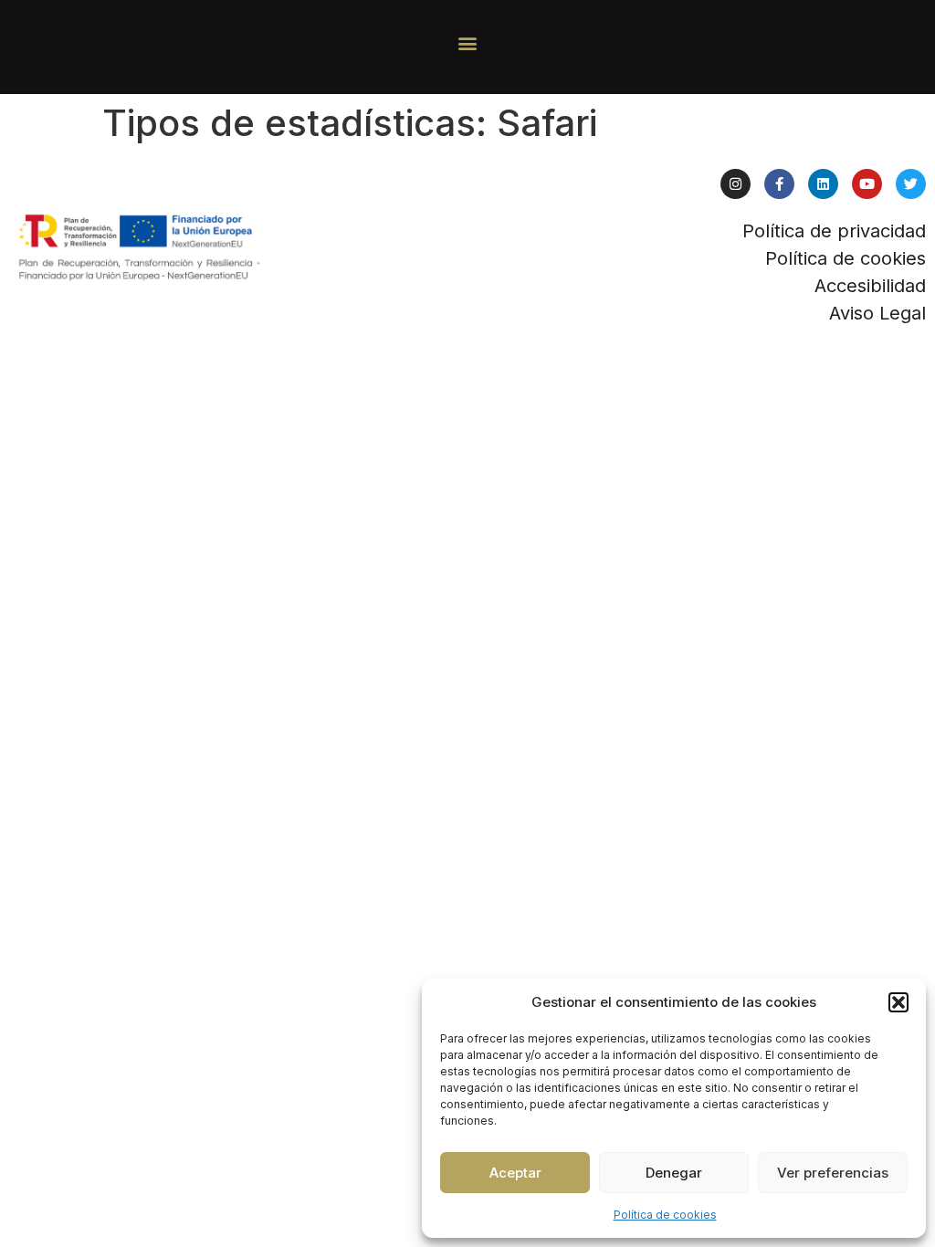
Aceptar (515, 1172)
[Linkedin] (823, 184)
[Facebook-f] (779, 184)
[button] (898, 1002)
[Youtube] (867, 184)
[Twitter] (911, 184)
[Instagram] (735, 184)
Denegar (674, 1172)
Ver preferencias (832, 1172)
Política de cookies (665, 1214)
